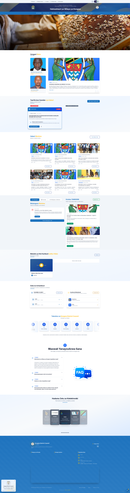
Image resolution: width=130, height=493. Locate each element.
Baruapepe (61, 1)
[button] (47, 363)
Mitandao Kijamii (40, 1)
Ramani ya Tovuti (96, 487)
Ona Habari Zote (95, 137)
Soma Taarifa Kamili (33, 126)
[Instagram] (98, 446)
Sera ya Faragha (82, 487)
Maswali (33, 1)
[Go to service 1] (61, 432)
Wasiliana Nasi (54, 1)
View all (97, 254)
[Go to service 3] (63, 432)
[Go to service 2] (62, 432)
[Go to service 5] (65, 432)
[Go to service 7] (67, 432)
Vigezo (89, 487)
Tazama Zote (60, 292)
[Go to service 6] (66, 432)
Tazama (38, 216)
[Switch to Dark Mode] (92, 1)
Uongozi (47, 1)
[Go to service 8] (68, 432)
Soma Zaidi (47, 166)
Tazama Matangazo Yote (47, 220)
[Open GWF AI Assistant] (127, 490)
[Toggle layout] (14, 480)
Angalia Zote (96, 199)
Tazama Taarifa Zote (94, 101)
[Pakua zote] (60, 299)
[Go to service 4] (64, 432)
